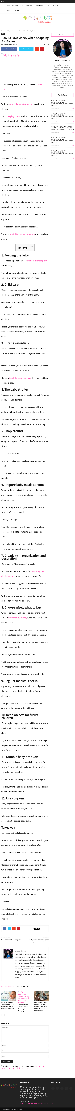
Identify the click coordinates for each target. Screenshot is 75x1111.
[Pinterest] (68, 1)
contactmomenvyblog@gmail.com (36, 1103)
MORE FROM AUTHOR (22, 987)
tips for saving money (17, 617)
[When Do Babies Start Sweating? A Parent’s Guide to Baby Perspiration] (8, 996)
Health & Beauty (39, 5)
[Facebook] (59, 1)
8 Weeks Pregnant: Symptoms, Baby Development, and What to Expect (62, 103)
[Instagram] (62, 1)
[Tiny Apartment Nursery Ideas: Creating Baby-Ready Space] (25, 997)
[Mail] (65, 1)
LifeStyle (55, 5)
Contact (17, 10)
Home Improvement (17, 5)
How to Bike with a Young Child (11, 940)
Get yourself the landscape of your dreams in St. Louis (39, 941)
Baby (8, 31)
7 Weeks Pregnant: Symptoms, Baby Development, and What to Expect (62, 116)
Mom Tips (9, 10)
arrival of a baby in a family (20, 104)
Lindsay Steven (7, 44)
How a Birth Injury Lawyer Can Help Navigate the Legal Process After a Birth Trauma (40, 1006)
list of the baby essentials (20, 378)
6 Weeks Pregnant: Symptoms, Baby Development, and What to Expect (62, 140)
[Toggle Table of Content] (30, 246)
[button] (71, 7)
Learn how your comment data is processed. (23, 1067)
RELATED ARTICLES (7, 987)
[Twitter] (72, 1)
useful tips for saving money (22, 234)
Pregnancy (29, 5)
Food (48, 5)
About (2, 1)
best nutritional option (37, 260)
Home (8, 5)
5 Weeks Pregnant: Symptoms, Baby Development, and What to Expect (62, 153)
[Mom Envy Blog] (37, 20)
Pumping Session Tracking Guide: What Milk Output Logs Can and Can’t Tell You (62, 128)
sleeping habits (13, 116)
